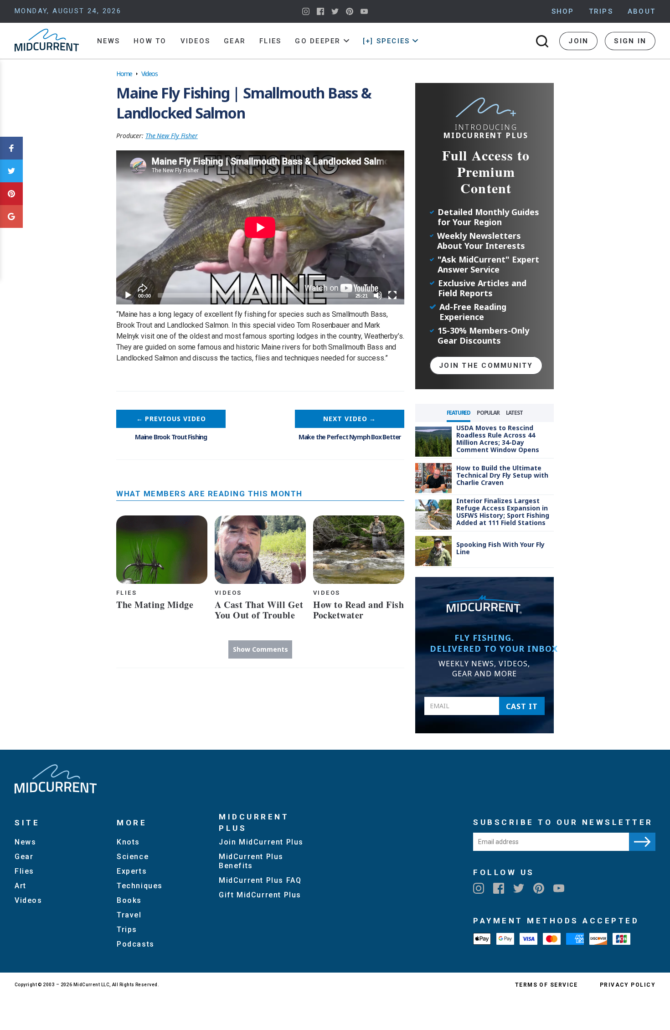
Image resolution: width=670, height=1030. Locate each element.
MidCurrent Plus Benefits (251, 861)
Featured (458, 413)
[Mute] (377, 295)
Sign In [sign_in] (630, 41)
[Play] (128, 295)
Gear (235, 41)
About (641, 11)
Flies (270, 41)
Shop (562, 11)
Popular (488, 413)
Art (20, 885)
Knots (128, 842)
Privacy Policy (627, 985)
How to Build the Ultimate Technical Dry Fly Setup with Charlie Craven (502, 475)
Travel (129, 915)
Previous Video (171, 418)
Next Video (349, 418)
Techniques (140, 885)
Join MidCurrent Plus (261, 842)
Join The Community (486, 365)
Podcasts (136, 944)
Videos (195, 41)
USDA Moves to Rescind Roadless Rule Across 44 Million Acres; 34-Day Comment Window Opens (497, 438)
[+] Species (386, 41)
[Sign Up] (642, 842)
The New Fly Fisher (171, 135)
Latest (514, 413)
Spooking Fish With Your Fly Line (500, 548)
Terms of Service (546, 985)
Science (133, 856)
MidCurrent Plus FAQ (260, 880)
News (108, 41)
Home (124, 73)
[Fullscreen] (392, 295)
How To (150, 41)
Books (129, 900)
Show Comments (260, 649)
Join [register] (578, 41)
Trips (601, 11)
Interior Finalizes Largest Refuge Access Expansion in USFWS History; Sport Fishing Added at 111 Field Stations (502, 511)
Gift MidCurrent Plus (260, 895)
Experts (132, 871)
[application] (260, 227)
